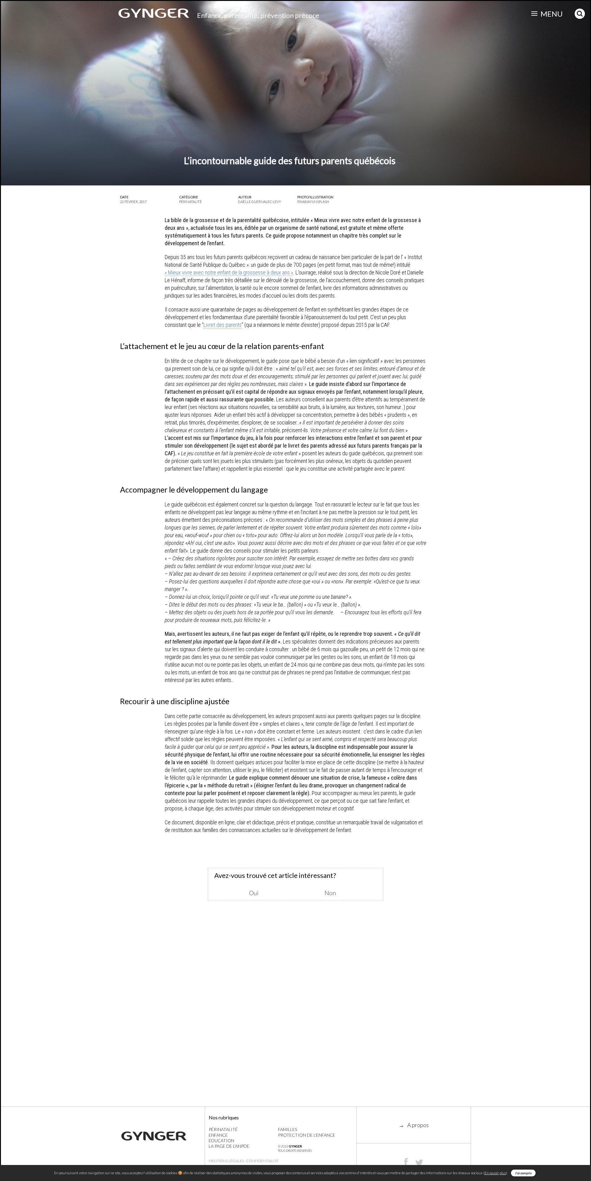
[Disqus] (295, 1017)
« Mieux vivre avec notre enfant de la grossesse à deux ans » (229, 272)
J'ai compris (523, 1173)
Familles (287, 1129)
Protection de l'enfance (306, 1135)
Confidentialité (262, 1161)
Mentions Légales (226, 1161)
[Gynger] (154, 13)
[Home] (162, 1136)
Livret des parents (222, 325)
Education (221, 1140)
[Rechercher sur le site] (580, 13)
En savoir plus (495, 1173)
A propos (418, 1125)
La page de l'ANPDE (229, 1146)
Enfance (218, 1135)
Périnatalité (223, 1129)
